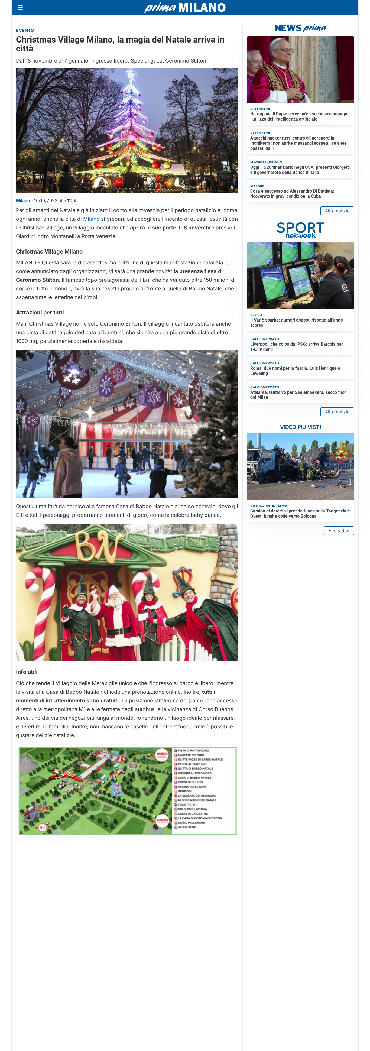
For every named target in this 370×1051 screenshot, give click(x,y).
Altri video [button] (339, 530)
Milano (92, 219)
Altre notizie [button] (337, 210)
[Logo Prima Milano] (185, 7)
